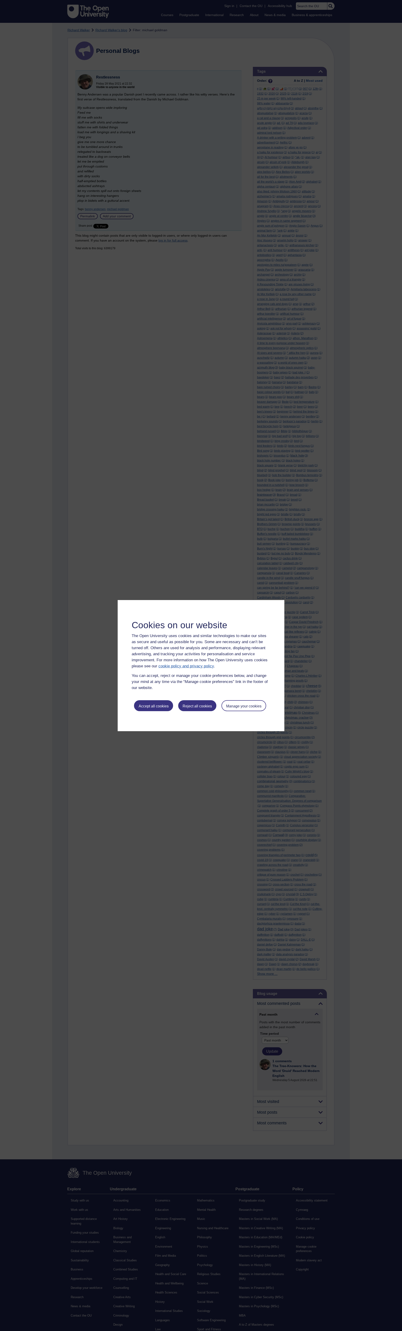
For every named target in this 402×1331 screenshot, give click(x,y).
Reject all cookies (197, 706)
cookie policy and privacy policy (186, 666)
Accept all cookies (154, 706)
